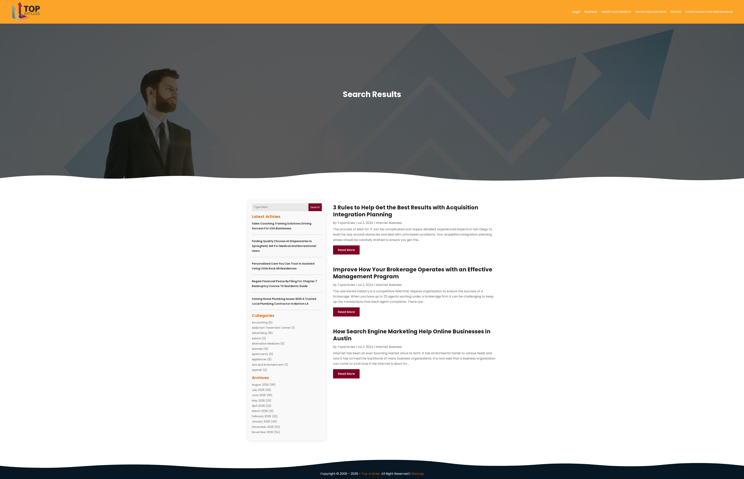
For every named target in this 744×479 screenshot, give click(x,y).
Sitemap (417, 473)
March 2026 (260, 411)
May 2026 (258, 400)
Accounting (260, 322)
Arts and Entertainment (268, 365)
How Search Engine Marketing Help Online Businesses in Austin (411, 335)
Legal (576, 11)
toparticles (346, 223)
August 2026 (260, 385)
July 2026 (258, 390)
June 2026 (259, 395)
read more (346, 250)
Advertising (259, 333)
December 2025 (263, 427)
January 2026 (261, 421)
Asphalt (257, 370)
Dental (676, 11)
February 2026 (261, 416)
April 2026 (258, 406)
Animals (257, 349)
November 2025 (262, 432)
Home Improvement (650, 11)
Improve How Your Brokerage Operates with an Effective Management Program (412, 273)
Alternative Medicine (266, 344)
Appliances (259, 359)
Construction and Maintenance (709, 11)
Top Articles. (371, 473)
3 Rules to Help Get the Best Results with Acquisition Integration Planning (405, 211)
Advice (256, 338)
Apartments (260, 354)
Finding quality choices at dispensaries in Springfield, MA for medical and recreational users (284, 246)
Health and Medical (616, 11)
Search (315, 207)
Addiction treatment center (271, 328)
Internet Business (389, 223)
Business (590, 11)
